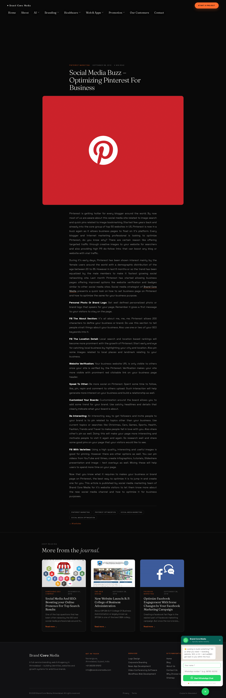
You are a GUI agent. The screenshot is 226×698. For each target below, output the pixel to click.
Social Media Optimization (83, 518)
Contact (159, 12)
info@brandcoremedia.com (98, 670)
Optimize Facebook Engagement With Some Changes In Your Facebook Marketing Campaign (162, 604)
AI (35, 12)
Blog (168, 662)
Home (12, 12)
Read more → (51, 626)
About (25, 12)
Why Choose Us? (174, 674)
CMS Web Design (99, 593)
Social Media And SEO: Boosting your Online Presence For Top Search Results (63, 604)
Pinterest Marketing (79, 65)
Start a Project (206, 5)
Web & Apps (93, 12)
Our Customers (139, 12)
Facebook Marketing (149, 593)
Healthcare (71, 12)
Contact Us (171, 670)
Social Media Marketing (131, 512)
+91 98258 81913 (93, 665)
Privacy (126, 693)
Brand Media (20, 5)
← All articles (75, 523)
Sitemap (170, 678)
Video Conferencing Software (142, 670)
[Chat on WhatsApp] (205, 691)
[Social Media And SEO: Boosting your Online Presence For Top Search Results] (64, 573)
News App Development (139, 666)
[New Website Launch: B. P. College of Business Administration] (113, 573)
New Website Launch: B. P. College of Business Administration (112, 602)
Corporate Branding (137, 662)
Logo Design (134, 658)
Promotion (115, 12)
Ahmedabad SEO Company (53, 593)
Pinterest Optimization (105, 512)
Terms (134, 693)
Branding (50, 12)
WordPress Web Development (142, 674)
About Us (170, 666)
